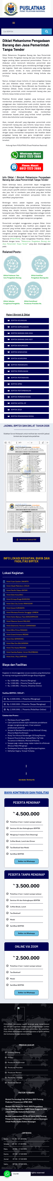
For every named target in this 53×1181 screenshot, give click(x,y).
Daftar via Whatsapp (26, 861)
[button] (14, 23)
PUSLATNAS (15, 239)
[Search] (47, 31)
